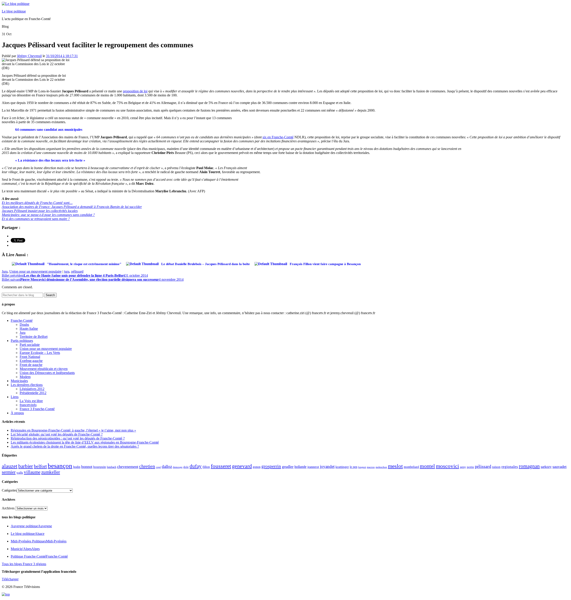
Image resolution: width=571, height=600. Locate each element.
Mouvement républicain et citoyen (44, 369)
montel (427, 466)
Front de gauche (31, 365)
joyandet (327, 466)
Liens (15, 397)
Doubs (24, 324)
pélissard (77, 271)
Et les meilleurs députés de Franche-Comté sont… (37, 203)
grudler (288, 466)
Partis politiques (22, 341)
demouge (177, 467)
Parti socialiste (30, 345)
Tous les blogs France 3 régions (24, 564)
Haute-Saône (29, 328)
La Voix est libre (31, 401)
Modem (25, 377)
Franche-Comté (22, 320)
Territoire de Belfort (34, 336)
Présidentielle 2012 (33, 393)
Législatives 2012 (32, 389)
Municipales (19, 381)
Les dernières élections (27, 385)
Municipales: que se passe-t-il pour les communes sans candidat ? (48, 215)
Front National (30, 357)
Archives (8, 508)
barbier (25, 466)
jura (66, 271)
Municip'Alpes (25, 549)
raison (496, 467)
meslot (395, 466)
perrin (470, 467)
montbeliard (411, 467)
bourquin (99, 467)
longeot (362, 467)
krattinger (342, 467)
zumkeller (50, 472)
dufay (196, 466)
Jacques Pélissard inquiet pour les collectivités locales (40, 211)
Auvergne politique (31, 526)
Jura (5, 271)
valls (20, 472)
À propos (17, 413)
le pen (353, 467)
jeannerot (313, 467)
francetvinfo (28, 405)
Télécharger (10, 579)
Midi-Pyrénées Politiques (38, 541)
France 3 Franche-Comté (37, 409)
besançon (60, 465)
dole (186, 467)
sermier (9, 472)
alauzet (9, 466)
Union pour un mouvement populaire (35, 271)
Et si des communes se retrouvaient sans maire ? (36, 219)
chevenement (127, 466)
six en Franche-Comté (278, 137)
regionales (509, 467)
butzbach (111, 467)
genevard (242, 466)
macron (371, 467)
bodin (76, 467)
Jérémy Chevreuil (29, 56)
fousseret (221, 466)
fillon (206, 467)
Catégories (9, 490)
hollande (300, 467)
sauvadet (559, 466)
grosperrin (271, 466)
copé (158, 467)
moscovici (447, 466)
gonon (257, 467)
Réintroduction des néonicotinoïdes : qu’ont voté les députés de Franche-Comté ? (68, 438)
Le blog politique (14, 11)
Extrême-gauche (31, 361)
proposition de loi (135, 91)
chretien (147, 466)
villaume (32, 472)
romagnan (529, 466)
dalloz (167, 466)
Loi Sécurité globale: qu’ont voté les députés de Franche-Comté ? (57, 434)
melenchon (381, 467)
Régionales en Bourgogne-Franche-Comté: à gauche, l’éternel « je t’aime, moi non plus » (73, 430)
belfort (40, 466)
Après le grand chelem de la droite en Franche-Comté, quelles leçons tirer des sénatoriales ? (75, 446)
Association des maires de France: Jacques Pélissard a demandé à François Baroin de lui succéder (72, 207)
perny (463, 467)
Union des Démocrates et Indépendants (47, 373)
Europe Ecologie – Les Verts (40, 353)
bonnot (86, 466)
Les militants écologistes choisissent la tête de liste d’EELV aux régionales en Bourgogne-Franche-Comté (85, 442)
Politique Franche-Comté (39, 556)
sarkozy (546, 467)
